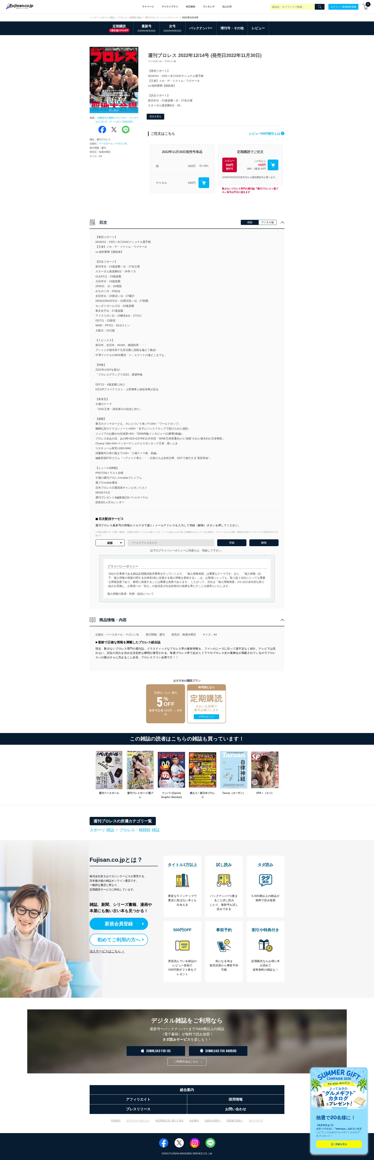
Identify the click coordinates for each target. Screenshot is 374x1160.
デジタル (161, 182)
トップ (93, 17)
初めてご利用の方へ (118, 939)
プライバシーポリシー (138, 1120)
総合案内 (187, 1090)
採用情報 (236, 1099)
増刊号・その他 (232, 28)
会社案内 (194, 1120)
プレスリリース (138, 1109)
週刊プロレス (152, 17)
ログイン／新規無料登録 (343, 6)
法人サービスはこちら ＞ (107, 951)
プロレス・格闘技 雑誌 (130, 17)
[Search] (320, 7)
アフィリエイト (138, 1099)
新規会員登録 (119, 923)
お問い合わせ (235, 1109)
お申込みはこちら (206, 716)
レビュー (258, 28)
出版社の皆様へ (213, 1120)
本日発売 (190, 6)
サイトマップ (256, 1120)
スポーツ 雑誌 (107, 17)
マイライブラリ (170, 6)
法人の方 (227, 6)
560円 (192, 166)
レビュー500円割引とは (266, 133)
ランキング (209, 6)
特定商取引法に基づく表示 (169, 1120)
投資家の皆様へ (235, 1120)
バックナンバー (170, 17)
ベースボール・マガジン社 (113, 143)
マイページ (148, 6)
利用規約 (115, 1120)
